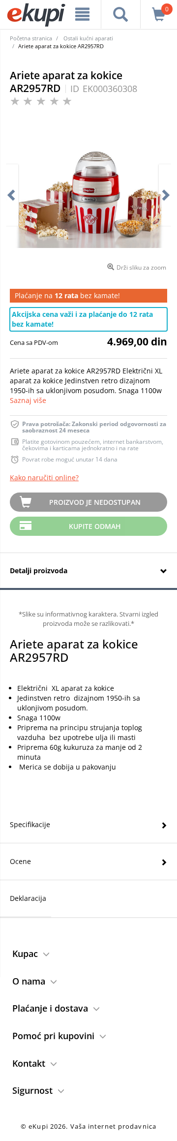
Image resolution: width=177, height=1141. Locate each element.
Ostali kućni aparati (88, 38)
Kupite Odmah (95, 526)
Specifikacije (30, 824)
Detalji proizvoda (38, 570)
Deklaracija (28, 898)
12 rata (66, 295)
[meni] (82, 14)
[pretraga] (120, 14)
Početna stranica (31, 38)
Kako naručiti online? (44, 477)
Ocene (20, 861)
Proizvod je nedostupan (95, 502)
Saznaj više (28, 400)
